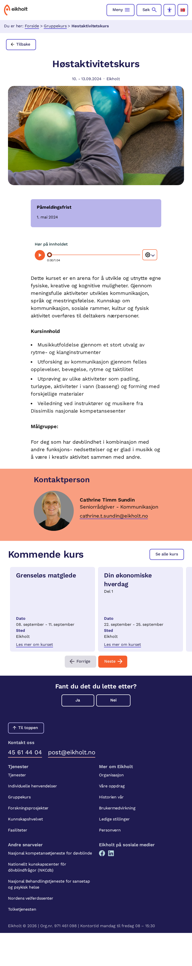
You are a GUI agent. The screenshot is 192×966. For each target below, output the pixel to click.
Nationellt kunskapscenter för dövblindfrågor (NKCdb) (37, 867)
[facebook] (102, 853)
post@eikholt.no (71, 752)
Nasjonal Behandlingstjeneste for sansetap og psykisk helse (49, 884)
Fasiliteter (17, 830)
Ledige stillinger (114, 819)
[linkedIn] (111, 853)
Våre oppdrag (112, 786)
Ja (78, 700)
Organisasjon (111, 775)
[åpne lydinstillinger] (149, 254)
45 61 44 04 (25, 752)
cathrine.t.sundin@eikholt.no (114, 516)
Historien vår (111, 797)
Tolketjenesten (22, 909)
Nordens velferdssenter (30, 898)
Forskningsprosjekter (28, 808)
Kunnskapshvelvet (25, 819)
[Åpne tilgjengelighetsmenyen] (170, 10)
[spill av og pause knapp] (40, 255)
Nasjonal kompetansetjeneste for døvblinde (50, 853)
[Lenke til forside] (16, 10)
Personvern (110, 830)
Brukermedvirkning (117, 808)
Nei (113, 700)
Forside (32, 26)
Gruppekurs (55, 26)
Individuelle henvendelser (32, 786)
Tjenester (17, 775)
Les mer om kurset (34, 644)
